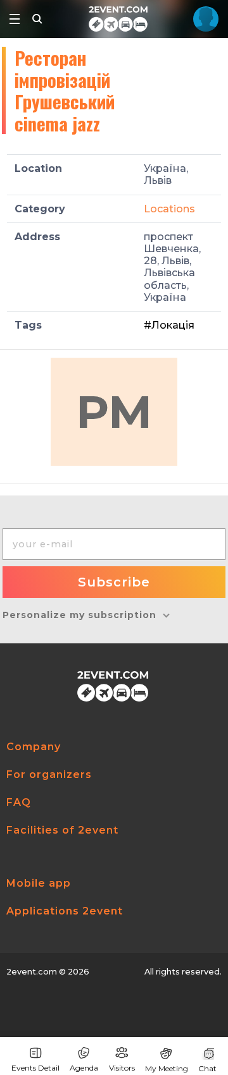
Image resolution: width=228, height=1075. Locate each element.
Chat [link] (207, 1068)
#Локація (169, 325)
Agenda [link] (84, 1067)
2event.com (31, 971)
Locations (169, 209)
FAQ (18, 802)
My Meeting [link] (166, 1068)
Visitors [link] (122, 1067)
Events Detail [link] (35, 1067)
